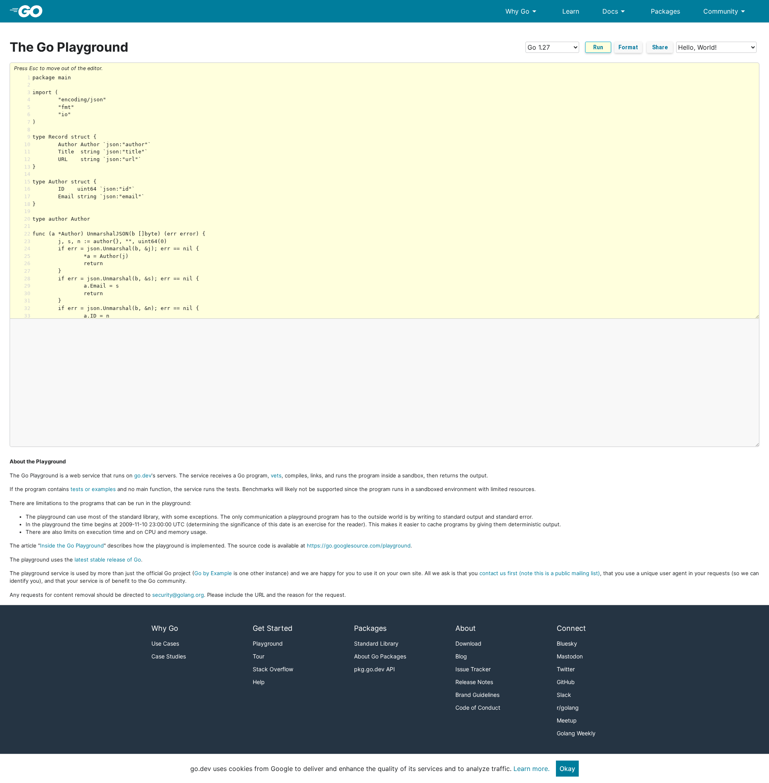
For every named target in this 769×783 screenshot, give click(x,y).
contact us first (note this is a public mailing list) (539, 573)
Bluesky (567, 643)
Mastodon (570, 656)
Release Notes (474, 681)
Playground (268, 643)
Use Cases (165, 643)
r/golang (568, 707)
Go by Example (213, 573)
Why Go (522, 11)
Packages (665, 11)
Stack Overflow (273, 669)
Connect (571, 628)
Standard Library (376, 643)
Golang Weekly (576, 733)
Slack (564, 694)
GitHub (566, 681)
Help (259, 681)
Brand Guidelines (477, 694)
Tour (258, 656)
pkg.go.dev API (374, 669)
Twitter (566, 669)
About (465, 628)
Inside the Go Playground (72, 545)
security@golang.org (178, 595)
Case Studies (168, 656)
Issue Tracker (473, 669)
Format (628, 47)
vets (276, 475)
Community (725, 11)
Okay (567, 769)
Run (598, 47)
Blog (461, 656)
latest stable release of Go (107, 559)
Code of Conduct (477, 707)
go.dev (142, 475)
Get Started (272, 628)
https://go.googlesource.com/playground (359, 545)
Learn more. (531, 769)
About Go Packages (380, 656)
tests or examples (93, 489)
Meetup (567, 720)
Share (660, 47)
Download (468, 643)
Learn (570, 11)
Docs (615, 11)
